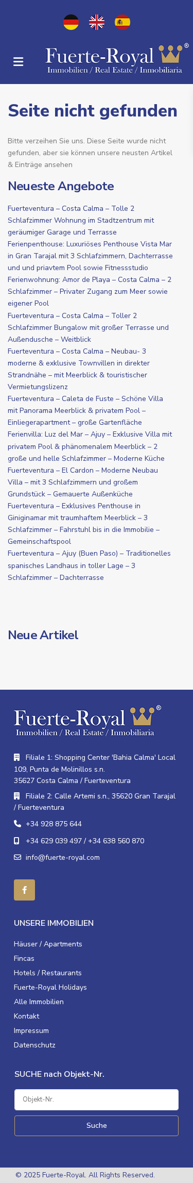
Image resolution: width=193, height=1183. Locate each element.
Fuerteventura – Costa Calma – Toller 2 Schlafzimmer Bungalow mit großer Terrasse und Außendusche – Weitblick (88, 327)
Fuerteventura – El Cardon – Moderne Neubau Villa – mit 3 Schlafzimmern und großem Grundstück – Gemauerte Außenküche (83, 482)
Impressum (31, 1031)
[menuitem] (71, 21)
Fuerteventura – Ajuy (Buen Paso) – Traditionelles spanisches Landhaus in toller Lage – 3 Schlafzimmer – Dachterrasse (89, 565)
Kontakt (26, 1016)
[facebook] (24, 890)
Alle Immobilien (39, 1002)
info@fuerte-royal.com (63, 857)
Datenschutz (35, 1045)
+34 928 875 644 (54, 824)
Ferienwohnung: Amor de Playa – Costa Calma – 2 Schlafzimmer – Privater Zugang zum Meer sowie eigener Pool (89, 291)
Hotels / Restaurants (48, 973)
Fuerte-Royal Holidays (50, 987)
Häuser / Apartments (48, 944)
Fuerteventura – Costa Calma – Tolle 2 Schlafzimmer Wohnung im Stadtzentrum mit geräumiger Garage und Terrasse (81, 220)
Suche (96, 1125)
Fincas (24, 958)
